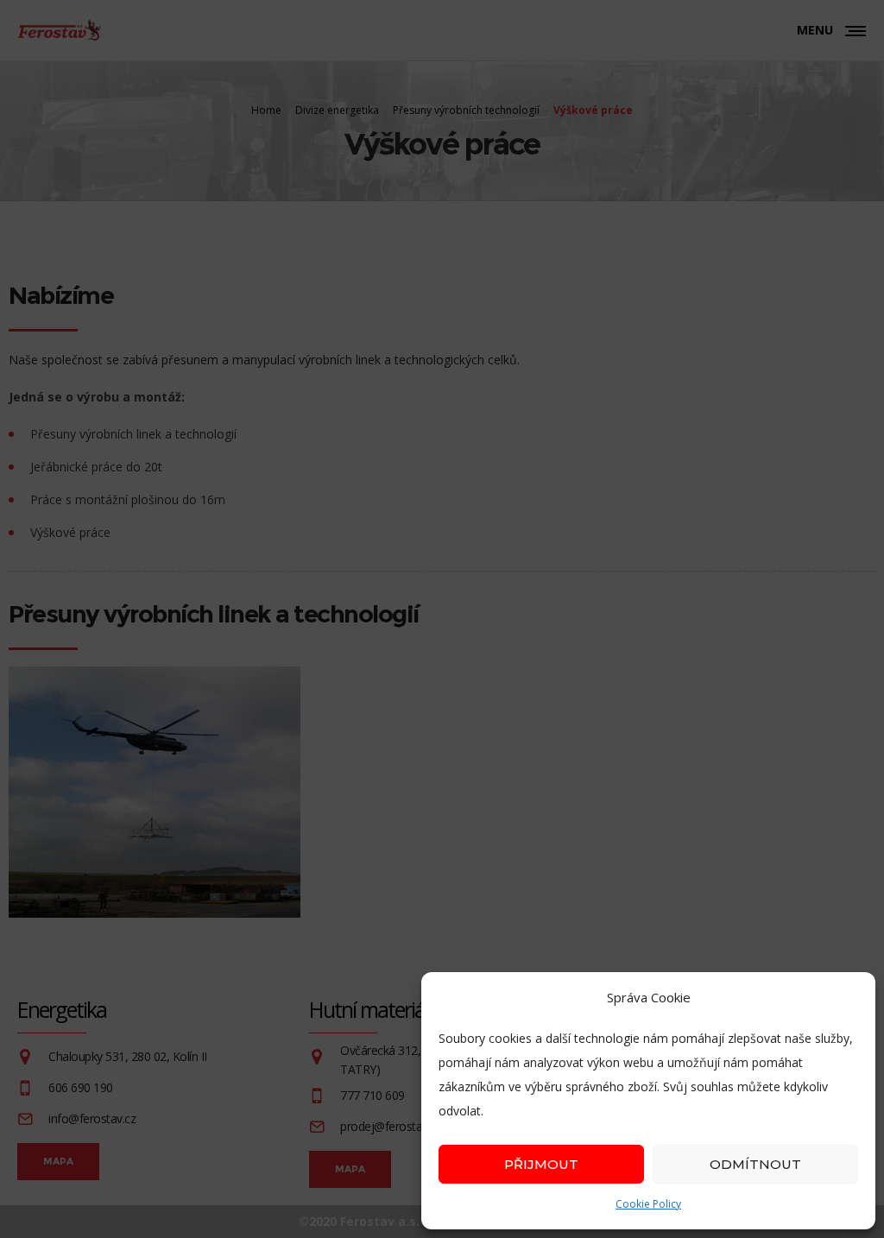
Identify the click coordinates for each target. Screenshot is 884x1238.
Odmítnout (755, 1164)
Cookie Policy (648, 1204)
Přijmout (541, 1164)
